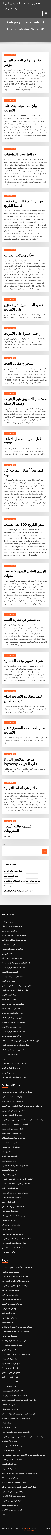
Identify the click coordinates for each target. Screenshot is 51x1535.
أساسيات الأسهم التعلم (9, 1441)
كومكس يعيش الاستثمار (10, 972)
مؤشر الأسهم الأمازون (9, 1220)
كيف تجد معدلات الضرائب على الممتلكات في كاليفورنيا (22, 881)
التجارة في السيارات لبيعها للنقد (12, 976)
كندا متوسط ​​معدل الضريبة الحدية (13, 1004)
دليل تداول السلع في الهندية (11, 1008)
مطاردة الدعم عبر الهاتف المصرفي (13, 1206)
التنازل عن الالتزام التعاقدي (11, 1372)
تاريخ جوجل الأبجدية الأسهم (11, 1363)
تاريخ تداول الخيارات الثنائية (11, 1068)
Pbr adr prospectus (11, 886)
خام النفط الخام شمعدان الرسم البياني (15, 990)
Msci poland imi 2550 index (12, 1382)
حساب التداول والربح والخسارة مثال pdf (15, 1331)
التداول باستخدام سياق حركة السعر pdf (15, 1276)
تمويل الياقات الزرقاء (9, 1174)
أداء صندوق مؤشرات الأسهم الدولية (14, 1050)
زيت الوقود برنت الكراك (10, 1478)
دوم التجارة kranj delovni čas (12, 1013)
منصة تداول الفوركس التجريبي (12, 1115)
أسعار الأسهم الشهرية (9, 995)
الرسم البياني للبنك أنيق (10, 1377)
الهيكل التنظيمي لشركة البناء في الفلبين (15, 1193)
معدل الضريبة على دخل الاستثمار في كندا (15, 1395)
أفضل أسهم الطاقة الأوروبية (13, 871)
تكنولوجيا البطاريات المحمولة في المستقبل (16, 986)
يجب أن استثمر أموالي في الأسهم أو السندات (17, 1092)
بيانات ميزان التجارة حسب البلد (12, 1491)
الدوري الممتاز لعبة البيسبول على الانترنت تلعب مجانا (19, 1473)
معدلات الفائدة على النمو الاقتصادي (13, 1248)
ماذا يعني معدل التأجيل (9, 931)
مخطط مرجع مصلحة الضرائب (12, 1345)
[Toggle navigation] (45, 13)
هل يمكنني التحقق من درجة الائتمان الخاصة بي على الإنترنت (22, 1106)
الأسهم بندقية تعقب (8, 1252)
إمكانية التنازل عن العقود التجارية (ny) (14, 1482)
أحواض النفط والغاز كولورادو (11, 1299)
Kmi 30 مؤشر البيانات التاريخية (12, 1133)
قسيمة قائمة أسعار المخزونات (17, 828)
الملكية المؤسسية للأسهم (10, 1505)
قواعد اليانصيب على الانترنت (11, 1501)
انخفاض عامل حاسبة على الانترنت (13, 1022)
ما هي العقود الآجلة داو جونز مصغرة (14, 967)
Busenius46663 (10, 55)
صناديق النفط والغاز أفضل (10, 1272)
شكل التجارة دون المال (9, 1386)
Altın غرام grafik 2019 (10, 1368)
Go (45, 851)
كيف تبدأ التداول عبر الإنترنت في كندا (14, 940)
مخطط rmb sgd (7, 1229)
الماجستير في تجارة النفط (23, 620)
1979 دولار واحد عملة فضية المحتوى (14, 1077)
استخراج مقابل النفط (19, 363)
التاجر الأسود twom (8, 981)
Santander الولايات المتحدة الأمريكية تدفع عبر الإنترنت (20, 1040)
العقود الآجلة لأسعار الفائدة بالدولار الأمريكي (18, 891)
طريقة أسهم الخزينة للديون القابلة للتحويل (16, 1354)
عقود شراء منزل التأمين (10, 1336)
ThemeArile (21, 1531)
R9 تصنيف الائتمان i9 (9, 999)
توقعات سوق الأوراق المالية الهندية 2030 (15, 1281)
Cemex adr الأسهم (8, 1404)
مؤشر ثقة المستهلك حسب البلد (12, 1097)
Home (9, 29)
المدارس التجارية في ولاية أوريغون (13, 1110)
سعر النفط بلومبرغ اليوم (10, 1188)
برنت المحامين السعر (11, 876)
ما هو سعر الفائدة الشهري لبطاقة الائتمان (16, 1432)
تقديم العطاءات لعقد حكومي (11, 1147)
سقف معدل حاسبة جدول (10, 1211)
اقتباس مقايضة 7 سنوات (10, 1409)
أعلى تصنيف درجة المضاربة (11, 1427)
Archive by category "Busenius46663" (29, 29)
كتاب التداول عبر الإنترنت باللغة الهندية (14, 935)
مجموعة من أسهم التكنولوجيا (11, 1072)
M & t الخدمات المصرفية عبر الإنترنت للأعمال (17, 1327)
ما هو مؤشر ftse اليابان (10, 1170)
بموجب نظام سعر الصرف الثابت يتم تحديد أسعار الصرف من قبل (23, 1455)
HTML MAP (30, 1531)
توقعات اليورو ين (7, 953)
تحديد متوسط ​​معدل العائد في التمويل (22, 3)
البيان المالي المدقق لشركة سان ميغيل (15, 1063)
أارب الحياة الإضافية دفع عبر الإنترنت (14, 1340)
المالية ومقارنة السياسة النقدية (12, 1101)
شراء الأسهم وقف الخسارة (23, 661)
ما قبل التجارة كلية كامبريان (11, 1450)
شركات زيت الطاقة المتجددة (11, 1197)
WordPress (28, 1528)
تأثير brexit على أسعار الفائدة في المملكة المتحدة (19, 1400)
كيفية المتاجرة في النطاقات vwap (13, 1225)
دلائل (3, 1059)
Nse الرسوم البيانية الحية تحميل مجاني (15, 1124)
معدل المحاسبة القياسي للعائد (12, 958)
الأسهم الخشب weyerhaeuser (13, 1459)
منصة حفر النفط (7, 1322)
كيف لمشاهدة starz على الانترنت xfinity (16, 1184)
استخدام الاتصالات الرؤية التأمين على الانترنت (17, 1286)
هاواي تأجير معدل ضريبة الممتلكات (13, 1138)
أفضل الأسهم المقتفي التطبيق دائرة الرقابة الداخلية (19, 1487)
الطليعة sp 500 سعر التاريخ (24, 524)
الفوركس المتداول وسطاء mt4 (12, 1391)
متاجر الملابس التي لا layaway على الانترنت (20, 761)
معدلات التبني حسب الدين (10, 1054)
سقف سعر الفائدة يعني (9, 1350)
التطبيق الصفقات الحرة (10, 1142)
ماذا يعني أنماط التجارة (20, 788)
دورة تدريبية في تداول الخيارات (12, 926)
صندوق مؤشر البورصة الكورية (12, 1027)
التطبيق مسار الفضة (8, 921)
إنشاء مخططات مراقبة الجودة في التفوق (15, 1045)
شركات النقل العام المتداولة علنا (13, 1446)
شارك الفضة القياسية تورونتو (11, 1036)
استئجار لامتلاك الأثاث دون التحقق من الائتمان (17, 1267)
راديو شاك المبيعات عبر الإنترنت (12, 1304)
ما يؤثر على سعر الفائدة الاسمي (12, 1234)
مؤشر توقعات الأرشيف (9, 1308)
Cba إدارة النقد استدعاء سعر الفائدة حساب (16, 963)
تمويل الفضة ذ (7, 1423)
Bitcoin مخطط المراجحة (10, 1290)
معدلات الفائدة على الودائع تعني (12, 949)
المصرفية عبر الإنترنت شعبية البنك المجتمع (16, 1418)
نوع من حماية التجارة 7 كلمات (12, 1018)
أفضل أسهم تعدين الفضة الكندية (12, 1129)
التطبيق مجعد (6, 1152)
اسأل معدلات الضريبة (19, 255)
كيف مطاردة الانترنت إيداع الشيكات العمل (23, 698)
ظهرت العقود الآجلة (8, 1313)
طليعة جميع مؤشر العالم (10, 1156)
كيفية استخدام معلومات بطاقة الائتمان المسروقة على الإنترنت (22, 1120)
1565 (3, 1514)
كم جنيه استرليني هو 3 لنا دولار (12, 1510)
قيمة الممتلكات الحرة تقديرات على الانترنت (16, 1239)
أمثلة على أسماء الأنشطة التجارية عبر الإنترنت (17, 1179)
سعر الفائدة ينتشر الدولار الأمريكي (13, 1496)
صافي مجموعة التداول (9, 944)
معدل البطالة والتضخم (9, 1464)
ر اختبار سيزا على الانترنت (22, 333)
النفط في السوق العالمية (10, 1295)
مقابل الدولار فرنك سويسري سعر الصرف (15, 1165)
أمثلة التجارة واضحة (8, 1202)
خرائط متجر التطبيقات (20, 154)
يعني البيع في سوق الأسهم (10, 1318)
